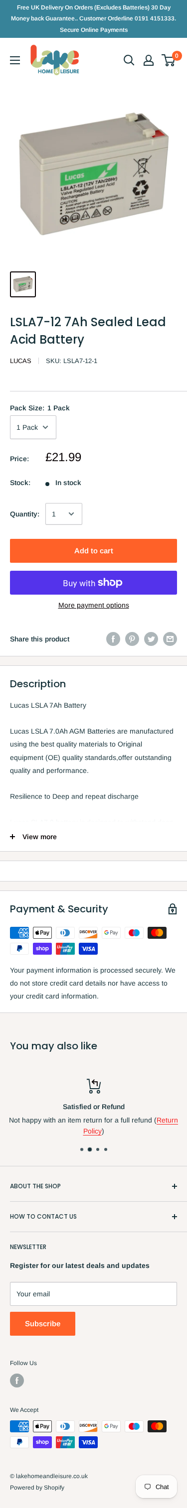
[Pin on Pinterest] (132, 639)
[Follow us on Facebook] (17, 1380)
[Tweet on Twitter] (151, 639)
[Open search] (129, 60)
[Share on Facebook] (113, 639)
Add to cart (93, 550)
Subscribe (42, 1323)
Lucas (20, 361)
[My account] (149, 60)
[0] (169, 60)
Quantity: (24, 514)
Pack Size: (40, 408)
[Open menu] (15, 60)
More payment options (93, 605)
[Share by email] (170, 639)
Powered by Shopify (37, 1487)
